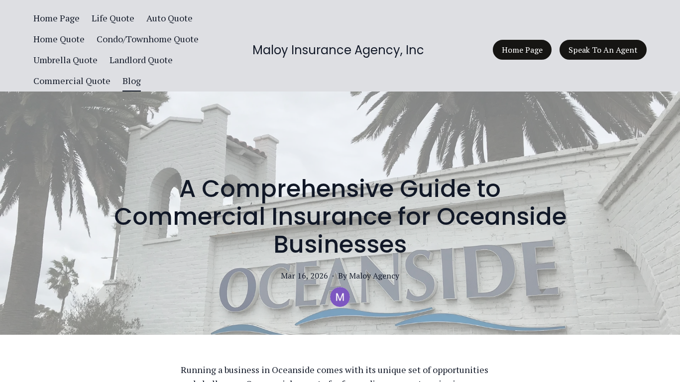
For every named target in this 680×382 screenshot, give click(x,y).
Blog (131, 81)
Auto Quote (169, 18)
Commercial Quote (72, 81)
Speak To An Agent (603, 49)
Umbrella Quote (65, 60)
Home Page (56, 18)
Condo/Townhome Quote (148, 39)
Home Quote (59, 39)
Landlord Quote (141, 60)
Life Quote (113, 18)
